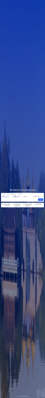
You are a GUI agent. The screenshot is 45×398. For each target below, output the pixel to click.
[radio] (4, 194)
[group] (7, 196)
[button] (37, 1)
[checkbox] (20, 194)
